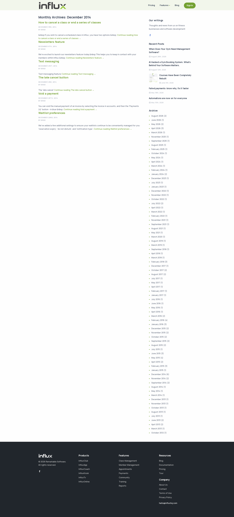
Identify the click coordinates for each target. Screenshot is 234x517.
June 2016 (156, 303)
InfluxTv (82, 477)
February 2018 (157, 261)
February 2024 (158, 170)
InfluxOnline (84, 481)
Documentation (166, 465)
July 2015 (155, 349)
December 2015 (158, 328)
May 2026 (155, 124)
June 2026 (156, 120)
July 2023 (155, 182)
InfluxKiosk (84, 473)
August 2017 (157, 274)
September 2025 (159, 141)
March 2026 (156, 132)
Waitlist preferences (51, 113)
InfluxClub (83, 460)
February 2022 (158, 216)
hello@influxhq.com (168, 503)
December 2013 (158, 399)
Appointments (125, 469)
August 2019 (157, 241)
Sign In (190, 5)
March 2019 (156, 245)
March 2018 (156, 257)
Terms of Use (165, 493)
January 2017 (157, 295)
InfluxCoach (84, 469)
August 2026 (157, 116)
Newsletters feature (51, 42)
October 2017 (157, 270)
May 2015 (155, 357)
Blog (177, 5)
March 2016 (156, 316)
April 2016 (155, 311)
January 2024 (157, 174)
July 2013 (155, 416)
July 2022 (155, 203)
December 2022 (158, 191)
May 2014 (155, 391)
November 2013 (158, 403)
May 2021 (155, 232)
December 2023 (158, 178)
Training (122, 481)
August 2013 (157, 412)
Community (124, 477)
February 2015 (157, 366)
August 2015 (157, 345)
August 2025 (157, 145)
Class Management (128, 460)
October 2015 (157, 337)
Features (164, 5)
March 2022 (156, 211)
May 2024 (155, 157)
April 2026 (156, 128)
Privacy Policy (165, 497)
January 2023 (157, 186)
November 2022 (158, 195)
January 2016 (157, 324)
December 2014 (158, 374)
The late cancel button (53, 77)
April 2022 (155, 207)
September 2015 (158, 341)
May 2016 (155, 307)
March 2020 (156, 236)
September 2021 (158, 224)
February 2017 (157, 291)
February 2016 (157, 320)
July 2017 (155, 278)
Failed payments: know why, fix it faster (169, 88)
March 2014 (156, 395)
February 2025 (158, 149)
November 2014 (158, 378)
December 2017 (158, 266)
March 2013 (156, 428)
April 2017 (155, 286)
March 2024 (156, 166)
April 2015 (155, 362)
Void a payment (48, 93)
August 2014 (157, 387)
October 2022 (157, 199)
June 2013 (156, 420)
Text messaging (48, 61)
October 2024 (157, 153)
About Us (163, 484)
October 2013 (157, 407)
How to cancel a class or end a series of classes (69, 22)
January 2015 (157, 370)
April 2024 (156, 161)
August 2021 (157, 228)
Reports (122, 485)
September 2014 (158, 382)
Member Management (129, 465)
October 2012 (157, 432)
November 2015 (158, 332)
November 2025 (158, 136)
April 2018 (155, 253)
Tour (161, 473)
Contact (163, 489)
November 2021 (158, 220)
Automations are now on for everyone (168, 98)
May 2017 (155, 282)
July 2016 (155, 299)
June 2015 (156, 353)
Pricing (151, 5)
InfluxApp (83, 465)
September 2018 (158, 249)
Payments (123, 473)
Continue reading (85, 57)
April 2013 (155, 424)
